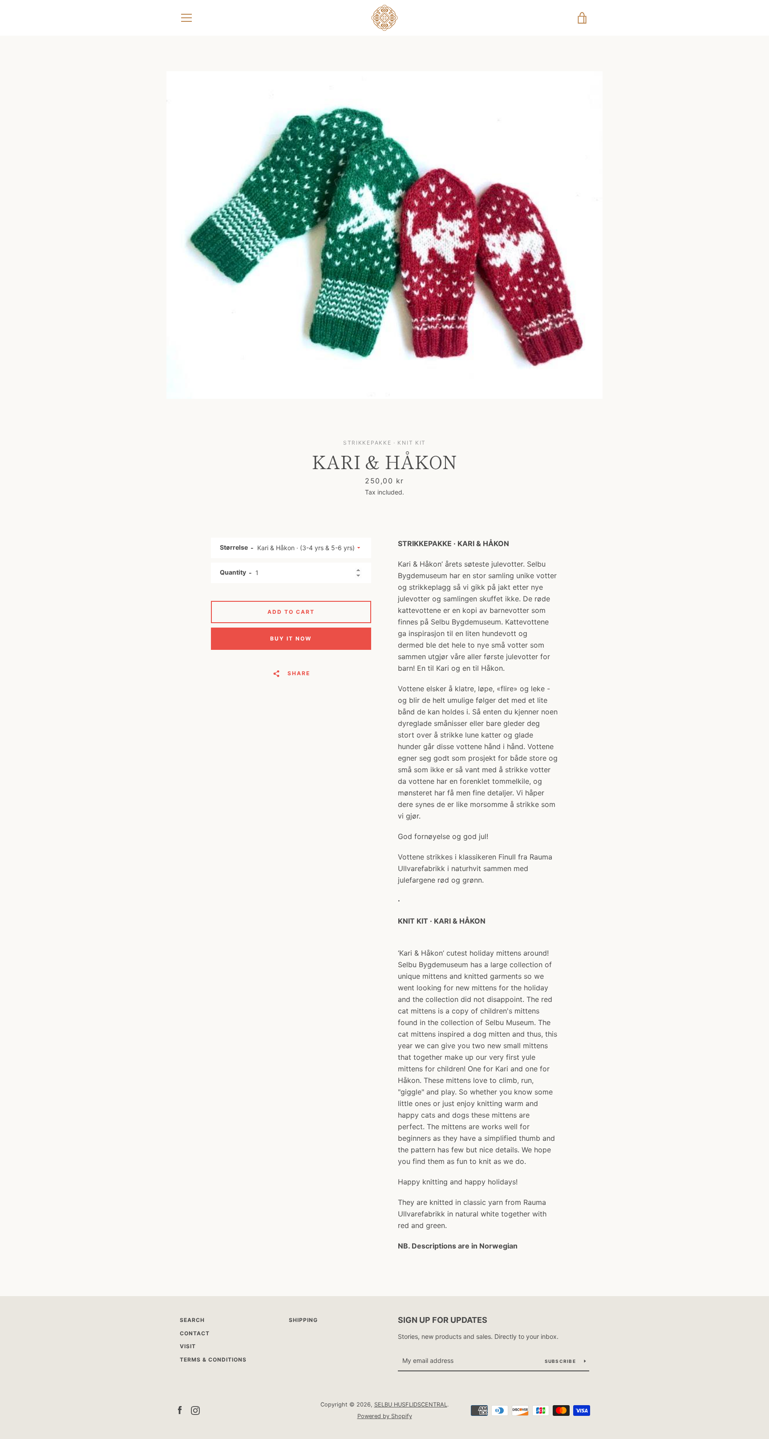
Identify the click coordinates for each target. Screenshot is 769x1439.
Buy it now (291, 638)
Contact (195, 1333)
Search (192, 1320)
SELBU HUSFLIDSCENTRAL (410, 1404)
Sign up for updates (442, 1320)
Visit (188, 1346)
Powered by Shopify (384, 1416)
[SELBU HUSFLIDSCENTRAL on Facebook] (179, 1409)
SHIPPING (303, 1320)
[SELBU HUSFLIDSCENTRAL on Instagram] (195, 1409)
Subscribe (561, 1361)
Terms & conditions (213, 1359)
